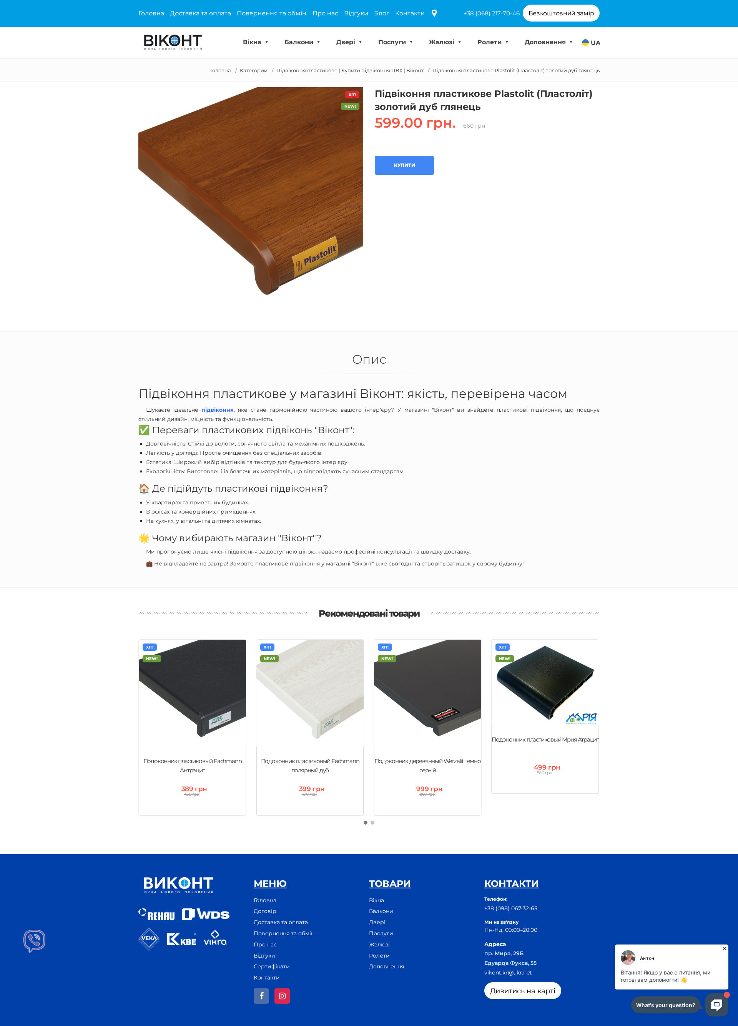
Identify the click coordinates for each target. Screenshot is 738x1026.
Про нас (325, 13)
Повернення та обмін (271, 13)
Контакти (410, 13)
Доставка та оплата (200, 13)
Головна (151, 13)
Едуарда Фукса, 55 (510, 962)
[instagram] (282, 996)
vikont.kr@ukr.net (508, 972)
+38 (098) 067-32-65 (510, 908)
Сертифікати (272, 966)
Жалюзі (442, 42)
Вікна (253, 42)
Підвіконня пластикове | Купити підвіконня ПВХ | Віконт (350, 70)
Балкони (299, 42)
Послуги (393, 42)
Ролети (490, 42)
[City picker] (434, 14)
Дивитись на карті (522, 991)
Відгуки (356, 13)
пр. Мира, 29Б (504, 953)
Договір (265, 911)
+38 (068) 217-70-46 (492, 13)
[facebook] (261, 996)
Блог (381, 13)
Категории (254, 70)
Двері (346, 42)
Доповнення (546, 42)
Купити (404, 165)
